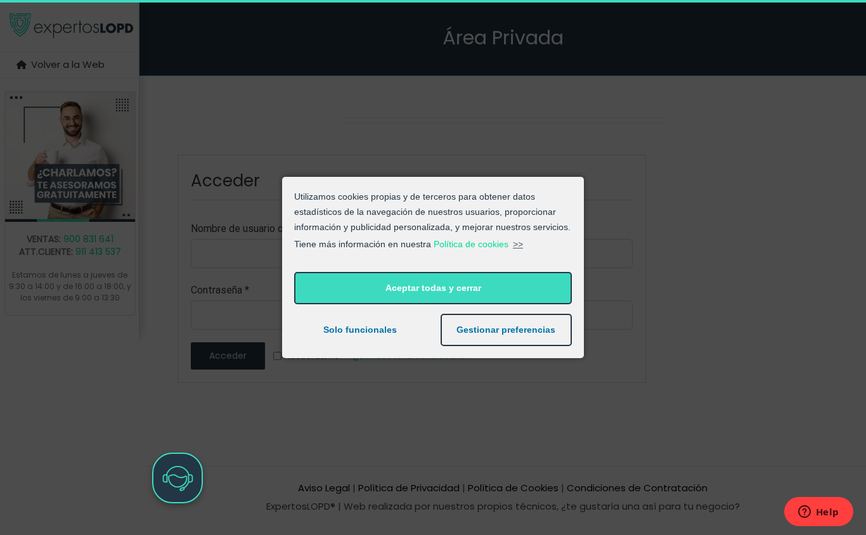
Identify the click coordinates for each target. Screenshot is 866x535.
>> (518, 244)
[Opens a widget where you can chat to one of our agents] (818, 513)
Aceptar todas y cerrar (433, 288)
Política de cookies (471, 244)
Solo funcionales (360, 330)
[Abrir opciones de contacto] (177, 478)
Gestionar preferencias (505, 330)
